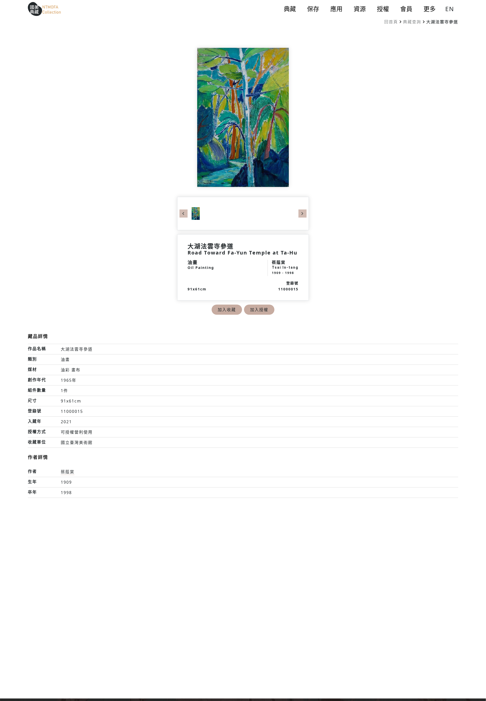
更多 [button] (429, 9)
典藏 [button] (290, 9)
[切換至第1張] (196, 213)
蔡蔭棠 (67, 472)
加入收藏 (227, 309)
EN (449, 9)
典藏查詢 (412, 22)
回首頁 (391, 22)
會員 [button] (406, 9)
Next (302, 213)
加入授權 (259, 309)
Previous (183, 213)
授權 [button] (383, 9)
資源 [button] (360, 9)
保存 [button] (313, 9)
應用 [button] (336, 9)
